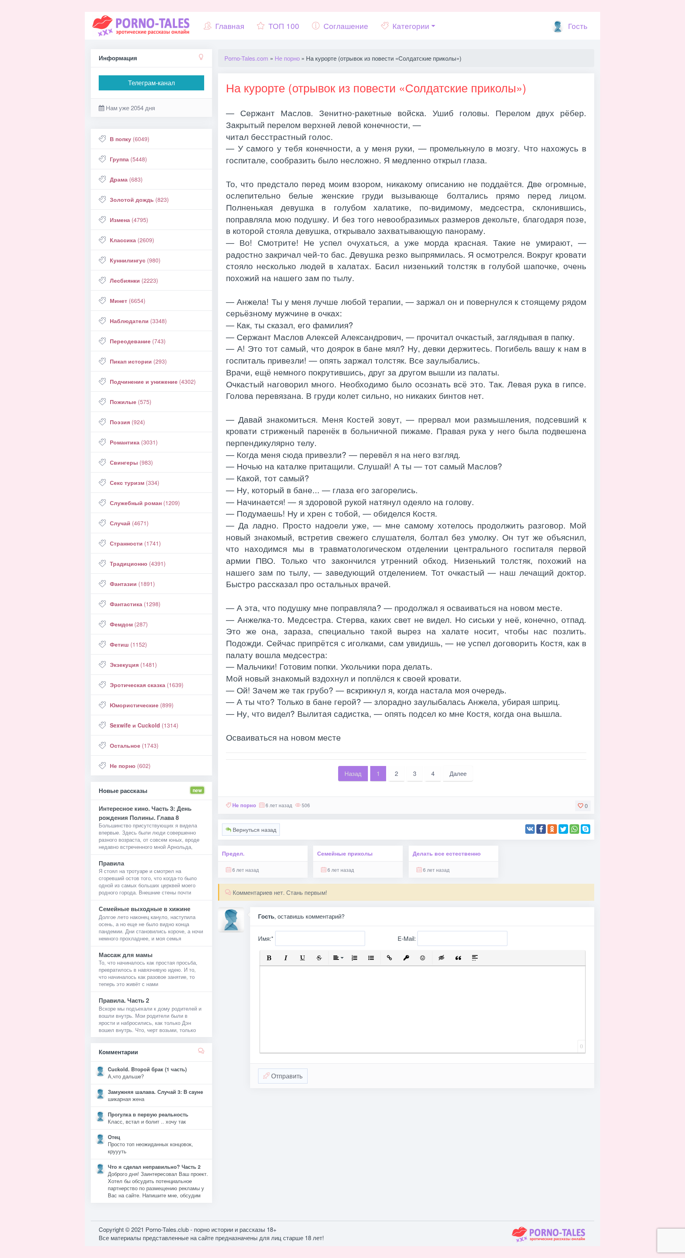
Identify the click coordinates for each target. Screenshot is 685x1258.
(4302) (153, 381)
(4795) (129, 220)
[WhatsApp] (574, 829)
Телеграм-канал (151, 82)
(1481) (133, 664)
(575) (130, 402)
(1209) (145, 503)
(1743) (134, 745)
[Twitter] (563, 829)
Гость (576, 25)
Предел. (233, 853)
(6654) (127, 300)
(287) (129, 624)
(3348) (138, 321)
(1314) (144, 725)
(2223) (134, 280)
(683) (126, 179)
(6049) (129, 139)
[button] (269, 957)
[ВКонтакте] (530, 829)
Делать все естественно (447, 853)
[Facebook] (541, 829)
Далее (458, 773)
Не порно (244, 805)
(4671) (129, 523)
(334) (134, 482)
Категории (410, 25)
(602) (130, 766)
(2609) (132, 240)
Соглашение (345, 25)
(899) (142, 705)
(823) (139, 199)
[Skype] (585, 829)
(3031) (134, 442)
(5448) (128, 159)
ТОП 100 (283, 25)
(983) (131, 462)
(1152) (128, 644)
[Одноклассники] (552, 829)
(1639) (147, 685)
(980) (135, 260)
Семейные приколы (345, 853)
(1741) (135, 543)
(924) (127, 422)
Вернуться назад (253, 829)
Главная (229, 25)
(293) (138, 361)
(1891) (132, 584)
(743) (138, 341)
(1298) (135, 604)
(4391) (138, 563)
